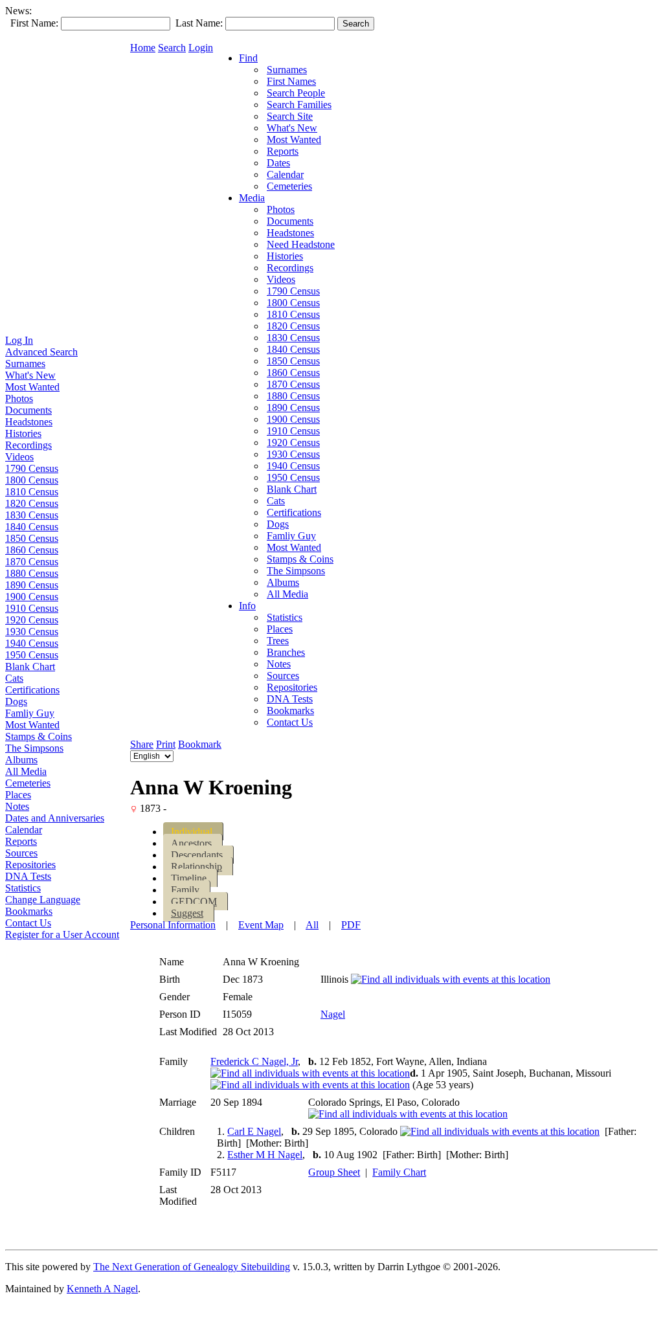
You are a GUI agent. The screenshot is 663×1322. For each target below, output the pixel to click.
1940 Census (31, 643)
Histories (23, 433)
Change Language (42, 899)
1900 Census (31, 596)
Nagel (332, 1014)
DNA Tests (28, 876)
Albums (21, 759)
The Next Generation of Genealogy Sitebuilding (191, 1266)
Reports (21, 841)
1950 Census (31, 654)
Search (172, 47)
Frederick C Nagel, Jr (254, 1061)
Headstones (28, 421)
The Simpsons (34, 748)
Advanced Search (41, 351)
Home (142, 47)
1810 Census (31, 491)
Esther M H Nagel (264, 1154)
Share (141, 744)
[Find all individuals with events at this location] (450, 979)
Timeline (189, 878)
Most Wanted (32, 386)
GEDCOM (194, 901)
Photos (19, 398)
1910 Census (31, 608)
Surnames (25, 363)
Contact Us (28, 922)
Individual (191, 831)
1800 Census (31, 480)
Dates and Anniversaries (54, 817)
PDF (351, 924)
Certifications (32, 689)
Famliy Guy (29, 713)
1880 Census (31, 573)
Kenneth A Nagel (102, 1288)
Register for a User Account (62, 934)
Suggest (187, 913)
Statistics (23, 887)
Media (252, 197)
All (312, 924)
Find (248, 57)
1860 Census (31, 549)
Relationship (196, 866)
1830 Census (31, 515)
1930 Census (31, 631)
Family (185, 889)
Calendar (23, 829)
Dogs (16, 701)
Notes (17, 806)
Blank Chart (30, 666)
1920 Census (31, 619)
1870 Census (31, 561)
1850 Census (31, 538)
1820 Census (31, 503)
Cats (14, 678)
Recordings (28, 445)
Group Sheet (334, 1172)
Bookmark (199, 744)
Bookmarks (28, 911)
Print (165, 744)
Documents (28, 410)
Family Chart (399, 1172)
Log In (19, 340)
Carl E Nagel (254, 1131)
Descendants (197, 854)
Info (247, 605)
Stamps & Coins (38, 736)
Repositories (30, 864)
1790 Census (31, 468)
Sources (21, 852)
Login (200, 47)
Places (18, 794)
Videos (19, 456)
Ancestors (191, 843)
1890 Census (31, 584)
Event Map (261, 924)
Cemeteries (28, 783)
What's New (30, 375)
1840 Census (31, 526)
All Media (26, 771)
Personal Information (173, 924)
